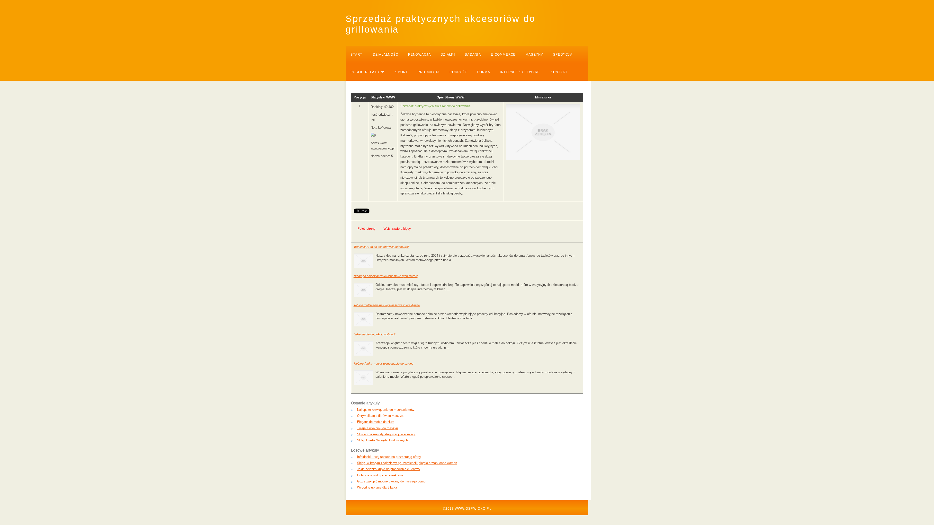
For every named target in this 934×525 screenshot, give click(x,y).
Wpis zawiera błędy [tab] (397, 228)
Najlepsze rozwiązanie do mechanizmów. (386, 409)
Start (356, 54)
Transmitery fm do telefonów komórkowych (382, 247)
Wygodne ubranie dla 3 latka (377, 487)
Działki (448, 54)
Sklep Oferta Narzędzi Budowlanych (382, 440)
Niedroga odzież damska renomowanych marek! (386, 276)
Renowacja (419, 54)
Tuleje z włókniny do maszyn (377, 428)
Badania (473, 54)
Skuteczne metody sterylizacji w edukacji (386, 434)
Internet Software (520, 72)
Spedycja (563, 54)
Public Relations (368, 72)
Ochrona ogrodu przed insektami (380, 475)
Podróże (458, 72)
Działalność (385, 54)
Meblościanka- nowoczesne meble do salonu (383, 363)
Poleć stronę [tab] (366, 228)
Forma (483, 72)
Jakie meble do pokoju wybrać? (374, 334)
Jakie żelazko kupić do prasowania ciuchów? (388, 469)
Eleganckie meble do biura (375, 422)
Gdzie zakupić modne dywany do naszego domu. (391, 481)
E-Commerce (503, 54)
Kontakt (559, 72)
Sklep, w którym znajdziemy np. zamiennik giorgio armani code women (407, 463)
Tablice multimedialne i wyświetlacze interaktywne (387, 305)
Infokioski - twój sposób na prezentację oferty (389, 457)
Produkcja (429, 72)
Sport (401, 72)
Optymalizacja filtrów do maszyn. (380, 416)
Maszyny (534, 54)
